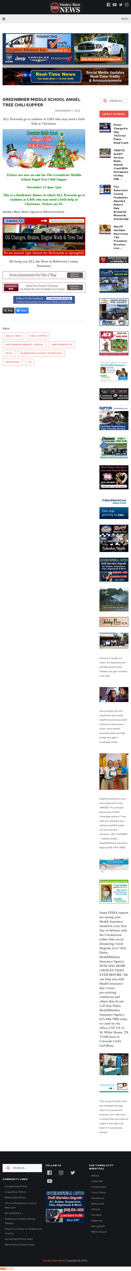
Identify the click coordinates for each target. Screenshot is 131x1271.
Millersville (97, 1203)
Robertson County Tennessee (41, 353)
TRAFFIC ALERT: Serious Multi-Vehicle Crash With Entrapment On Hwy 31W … (122, 165)
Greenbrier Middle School (24, 344)
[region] (113, 260)
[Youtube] (115, 5)
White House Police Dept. (20, 1244)
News (8, 353)
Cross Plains (98, 1192)
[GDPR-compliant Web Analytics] (7, 1269)
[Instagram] (126, 5)
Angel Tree (13, 336)
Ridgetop (97, 1220)
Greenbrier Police (15, 1192)
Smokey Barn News (54, 1260)
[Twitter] (121, 5)
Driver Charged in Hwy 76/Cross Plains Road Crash (121, 134)
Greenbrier (98, 1198)
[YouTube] (49, 1180)
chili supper (38, 336)
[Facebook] (108, 5)
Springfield (98, 1226)
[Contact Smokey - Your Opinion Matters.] (44, 287)
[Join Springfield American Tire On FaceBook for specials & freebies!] (44, 236)
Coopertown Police (16, 1186)
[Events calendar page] (44, 275)
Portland (96, 1215)
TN (30, 362)
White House (98, 1231)
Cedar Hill (97, 1181)
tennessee (12, 362)
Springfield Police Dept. (19, 1239)
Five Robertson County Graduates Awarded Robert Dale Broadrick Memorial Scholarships (122, 203)
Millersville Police (15, 1197)
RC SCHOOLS (13, 1213)
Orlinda (95, 1209)
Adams (95, 1175)
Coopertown (98, 1186)
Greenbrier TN (62, 344)
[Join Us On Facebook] (44, 300)
